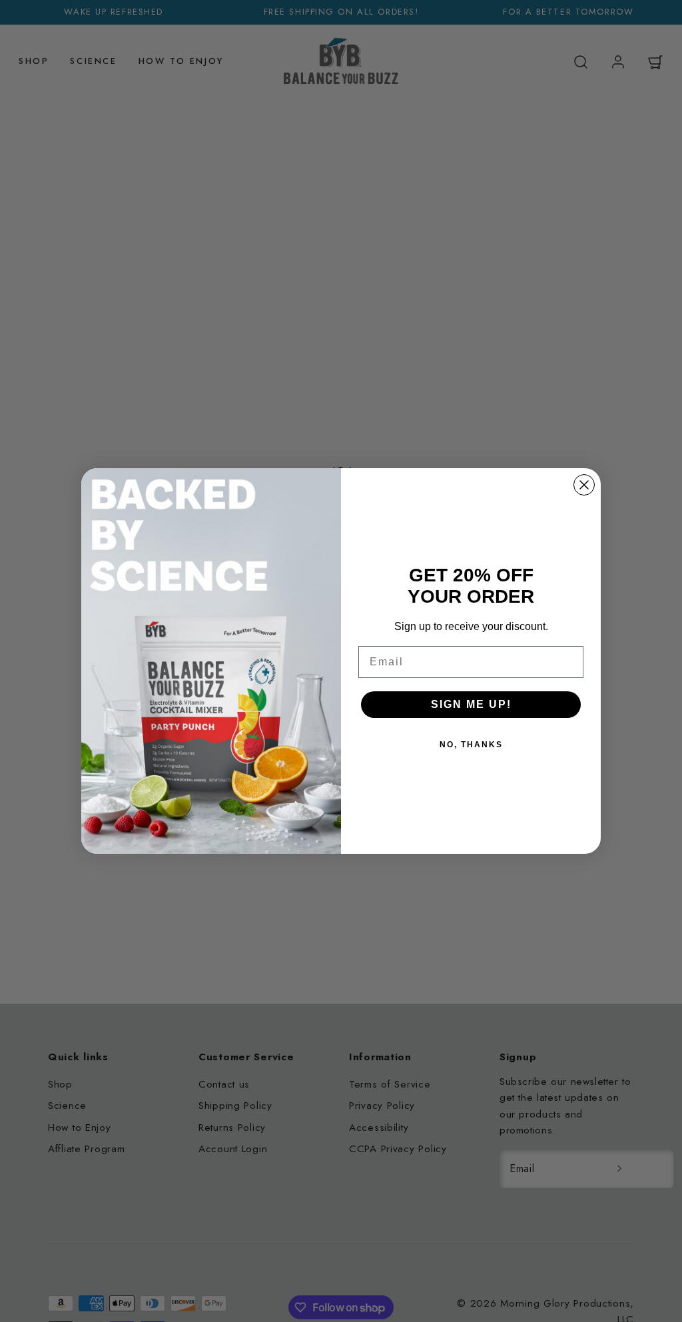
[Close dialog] (584, 485)
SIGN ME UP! (471, 704)
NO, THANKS (471, 744)
